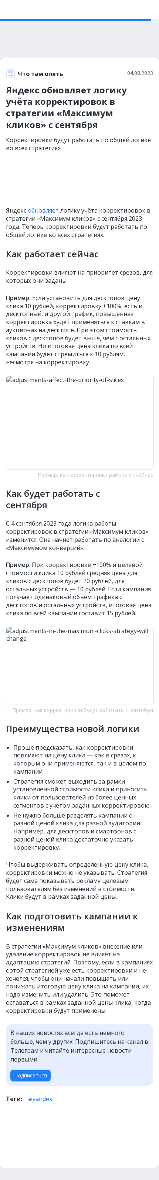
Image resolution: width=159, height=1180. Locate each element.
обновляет (43, 210)
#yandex (40, 1099)
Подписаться (30, 1075)
